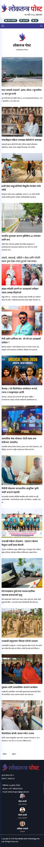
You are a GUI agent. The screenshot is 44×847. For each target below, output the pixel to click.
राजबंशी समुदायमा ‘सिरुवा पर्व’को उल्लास (20, 641)
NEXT (14, 754)
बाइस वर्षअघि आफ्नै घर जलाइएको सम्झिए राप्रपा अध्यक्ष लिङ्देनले (20, 291)
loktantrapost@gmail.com (18, 792)
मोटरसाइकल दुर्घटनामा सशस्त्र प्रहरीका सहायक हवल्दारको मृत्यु (18, 593)
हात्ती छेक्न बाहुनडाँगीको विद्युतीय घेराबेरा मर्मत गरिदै (21, 188)
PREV (5, 754)
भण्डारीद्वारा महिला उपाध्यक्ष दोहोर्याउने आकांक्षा (22, 140)
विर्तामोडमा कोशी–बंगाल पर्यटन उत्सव (18, 733)
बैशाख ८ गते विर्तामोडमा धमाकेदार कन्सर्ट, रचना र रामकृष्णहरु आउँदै (20, 390)
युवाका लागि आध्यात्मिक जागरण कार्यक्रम (20, 687)
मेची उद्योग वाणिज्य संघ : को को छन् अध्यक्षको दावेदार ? (21, 341)
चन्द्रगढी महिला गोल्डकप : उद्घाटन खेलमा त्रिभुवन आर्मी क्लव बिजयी (20, 543)
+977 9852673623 (15, 788)
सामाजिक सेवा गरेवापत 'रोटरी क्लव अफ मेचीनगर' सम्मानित (19, 440)
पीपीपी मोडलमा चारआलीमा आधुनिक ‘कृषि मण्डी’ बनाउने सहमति (20, 490)
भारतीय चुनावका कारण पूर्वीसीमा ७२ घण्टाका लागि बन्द (21, 238)
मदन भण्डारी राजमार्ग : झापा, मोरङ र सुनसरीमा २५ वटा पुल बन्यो (22, 92)
